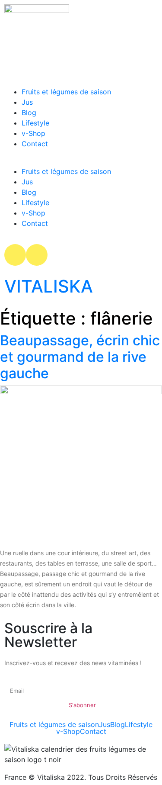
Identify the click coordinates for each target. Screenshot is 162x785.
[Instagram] (15, 255)
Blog (29, 112)
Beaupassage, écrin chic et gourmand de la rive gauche (80, 357)
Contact (35, 143)
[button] (81, 161)
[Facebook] (37, 255)
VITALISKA (48, 286)
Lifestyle (35, 123)
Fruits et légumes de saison (66, 91)
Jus (27, 102)
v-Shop (33, 133)
